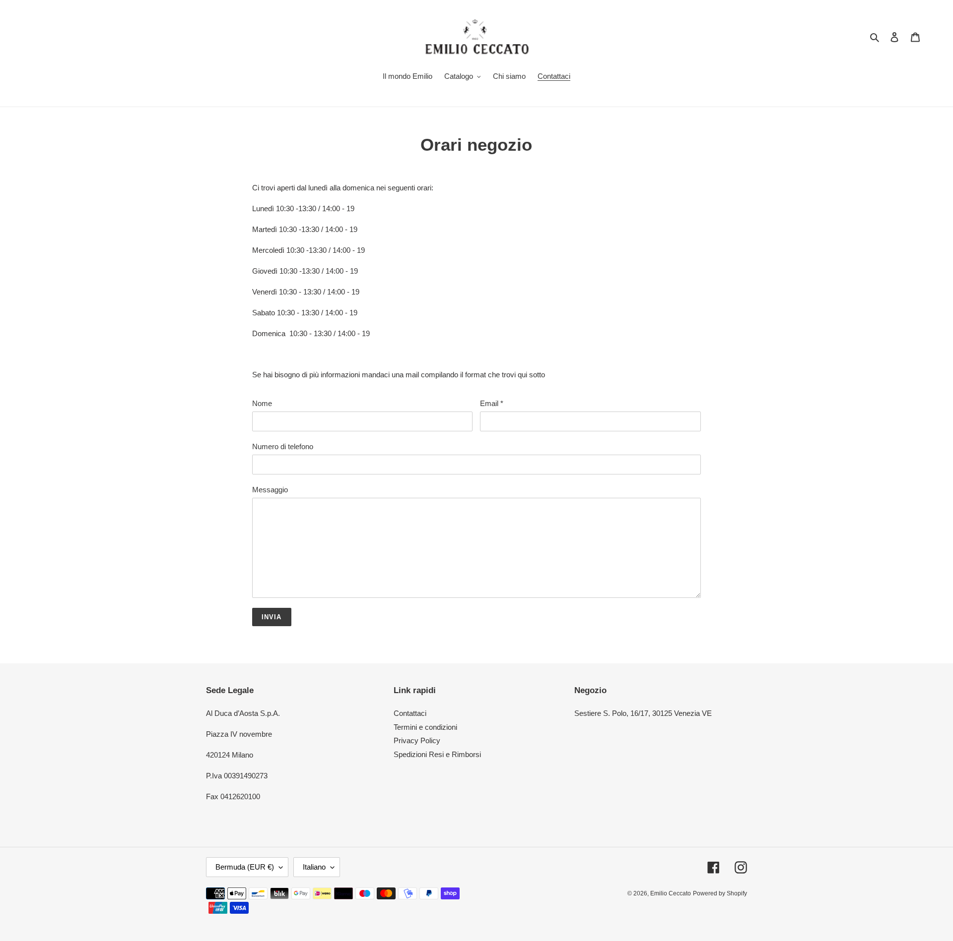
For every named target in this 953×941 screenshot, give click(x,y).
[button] (476, 281)
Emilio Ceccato (670, 893)
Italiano (314, 867)
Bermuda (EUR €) (244, 867)
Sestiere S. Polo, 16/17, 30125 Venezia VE (643, 713)
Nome (262, 403)
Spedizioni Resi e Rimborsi (437, 754)
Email (491, 403)
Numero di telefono (282, 446)
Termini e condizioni (425, 727)
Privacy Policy (417, 740)
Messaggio (270, 489)
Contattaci (410, 713)
